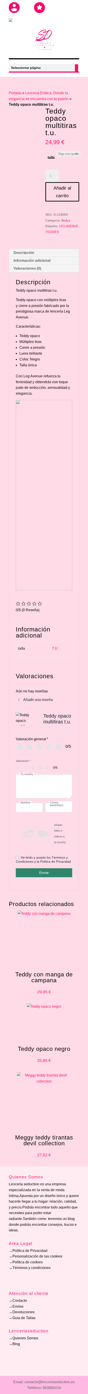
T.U (55, 648)
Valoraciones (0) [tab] (27, 268)
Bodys (65, 220)
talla (51, 157)
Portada (15, 93)
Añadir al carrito (62, 192)
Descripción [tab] (24, 253)
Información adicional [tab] (32, 260)
